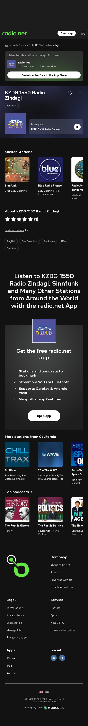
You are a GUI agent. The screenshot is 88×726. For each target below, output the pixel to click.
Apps (54, 615)
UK (46, 692)
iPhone (11, 658)
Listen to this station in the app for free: (33, 55)
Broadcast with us (62, 587)
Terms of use (15, 608)
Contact (55, 608)
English (11, 241)
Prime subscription (63, 630)
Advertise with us (61, 579)
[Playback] (77, 127)
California (49, 241)
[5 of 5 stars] (30, 219)
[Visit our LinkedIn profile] (53, 658)
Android (11, 673)
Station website (14, 230)
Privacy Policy (15, 615)
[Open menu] (83, 33)
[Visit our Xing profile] (62, 658)
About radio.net (60, 565)
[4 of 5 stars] (25, 219)
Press (54, 572)
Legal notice (14, 622)
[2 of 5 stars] (13, 219)
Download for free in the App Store (44, 75)
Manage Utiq (15, 630)
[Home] (6, 45)
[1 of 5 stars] (7, 219)
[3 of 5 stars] (19, 219)
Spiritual (11, 106)
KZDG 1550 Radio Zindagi (45, 129)
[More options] (80, 92)
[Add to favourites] (70, 92)
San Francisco (29, 241)
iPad (9, 665)
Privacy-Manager (17, 637)
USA (63, 241)
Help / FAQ (57, 622)
